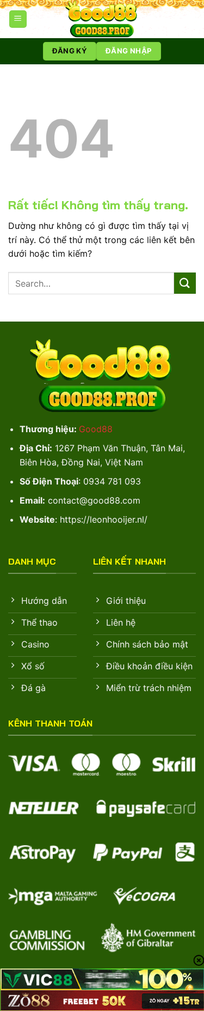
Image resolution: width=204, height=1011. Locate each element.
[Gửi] (185, 283)
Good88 (96, 428)
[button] (18, 19)
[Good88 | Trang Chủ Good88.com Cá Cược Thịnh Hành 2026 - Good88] (102, 19)
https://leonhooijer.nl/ (103, 519)
